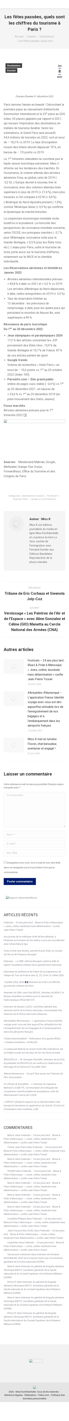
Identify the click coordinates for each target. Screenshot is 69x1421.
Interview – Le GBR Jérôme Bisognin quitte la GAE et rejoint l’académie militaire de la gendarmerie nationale (32, 963)
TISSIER (11, 1171)
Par (52, 495)
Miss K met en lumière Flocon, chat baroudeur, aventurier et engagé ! (42, 743)
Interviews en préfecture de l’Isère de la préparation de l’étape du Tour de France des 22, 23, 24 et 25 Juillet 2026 (34, 973)
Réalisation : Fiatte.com (36, 1395)
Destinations (13, 65)
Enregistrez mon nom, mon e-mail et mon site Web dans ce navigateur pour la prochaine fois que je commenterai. (32, 867)
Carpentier (12, 1242)
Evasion (11, 70)
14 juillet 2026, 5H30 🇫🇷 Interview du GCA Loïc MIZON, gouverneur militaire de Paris (32, 984)
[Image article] (14, 666)
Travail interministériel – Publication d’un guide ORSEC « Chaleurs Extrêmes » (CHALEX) (32, 1040)
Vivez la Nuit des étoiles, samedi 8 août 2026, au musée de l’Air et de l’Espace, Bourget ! (33, 952)
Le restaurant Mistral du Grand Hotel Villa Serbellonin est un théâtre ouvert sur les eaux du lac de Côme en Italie (33, 1051)
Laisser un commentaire (43, 499)
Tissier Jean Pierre (16, 1147)
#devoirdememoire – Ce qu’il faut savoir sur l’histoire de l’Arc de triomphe (33, 1075)
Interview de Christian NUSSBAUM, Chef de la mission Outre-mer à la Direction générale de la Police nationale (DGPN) (33, 1258)
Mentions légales (13, 1395)
